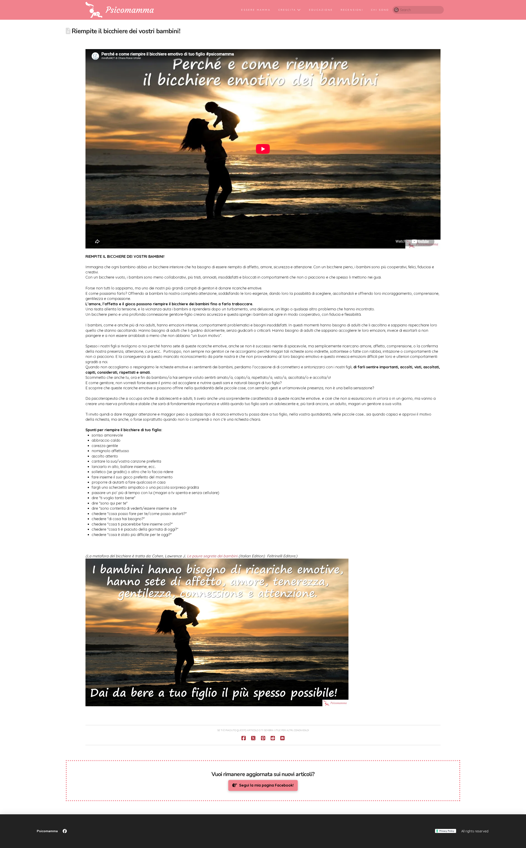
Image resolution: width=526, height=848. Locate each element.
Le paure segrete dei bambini (212, 556)
